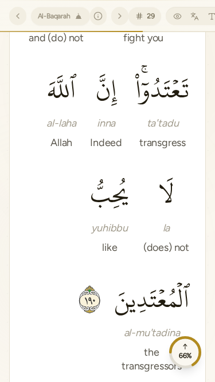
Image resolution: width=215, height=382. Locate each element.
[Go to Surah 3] (119, 16)
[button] (162, 108)
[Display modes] (177, 16)
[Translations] (194, 16)
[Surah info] (98, 16)
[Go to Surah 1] (17, 16)
